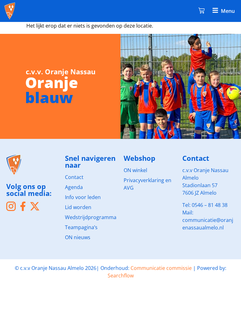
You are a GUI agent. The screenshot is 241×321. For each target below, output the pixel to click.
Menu (228, 11)
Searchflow (121, 275)
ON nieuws (77, 237)
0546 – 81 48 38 (210, 205)
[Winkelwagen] (201, 10)
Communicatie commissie (161, 268)
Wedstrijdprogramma (90, 217)
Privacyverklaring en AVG (147, 184)
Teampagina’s (81, 227)
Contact (74, 177)
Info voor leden (83, 197)
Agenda (74, 187)
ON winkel (135, 170)
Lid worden (78, 207)
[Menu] (215, 10)
